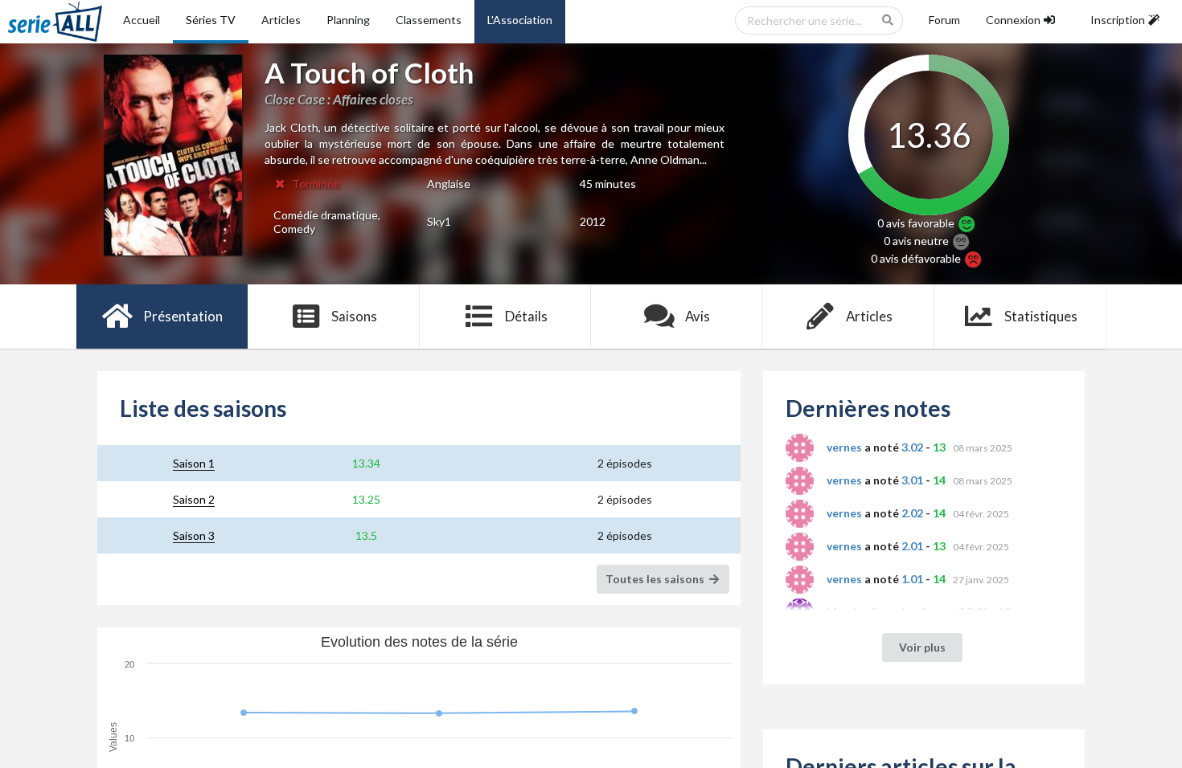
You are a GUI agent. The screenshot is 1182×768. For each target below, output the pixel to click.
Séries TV (211, 20)
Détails (526, 316)
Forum (944, 20)
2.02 (912, 513)
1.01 (912, 579)
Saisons (354, 316)
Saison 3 (194, 535)
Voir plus (922, 647)
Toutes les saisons (656, 579)
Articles (281, 20)
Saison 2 (194, 499)
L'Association (519, 20)
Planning (348, 20)
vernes (844, 447)
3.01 (912, 480)
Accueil (141, 20)
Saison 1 (194, 463)
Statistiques (1040, 316)
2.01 (912, 546)
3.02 (912, 447)
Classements (429, 20)
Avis (697, 316)
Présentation (183, 316)
